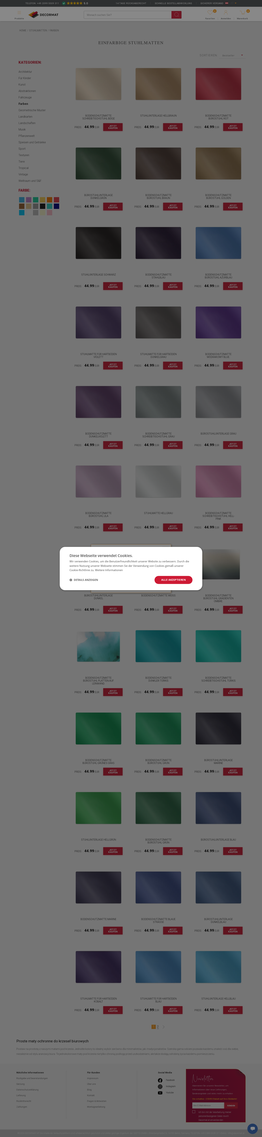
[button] (84, 580)
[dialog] (131, 568)
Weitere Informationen (109, 570)
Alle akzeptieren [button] (173, 579)
